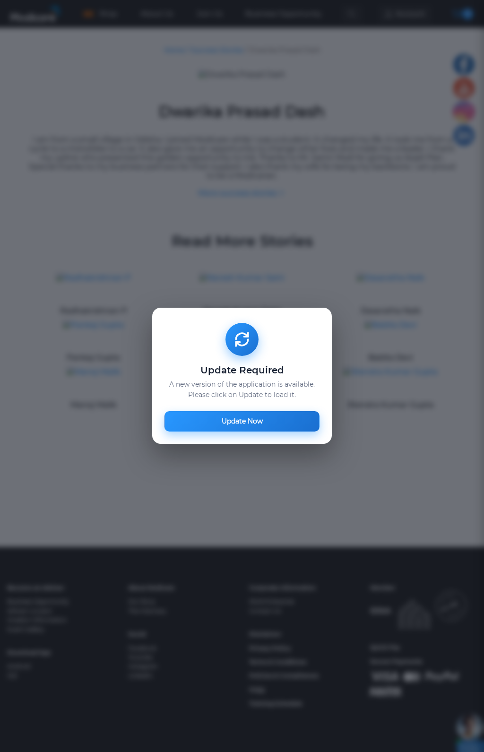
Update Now (242, 421)
